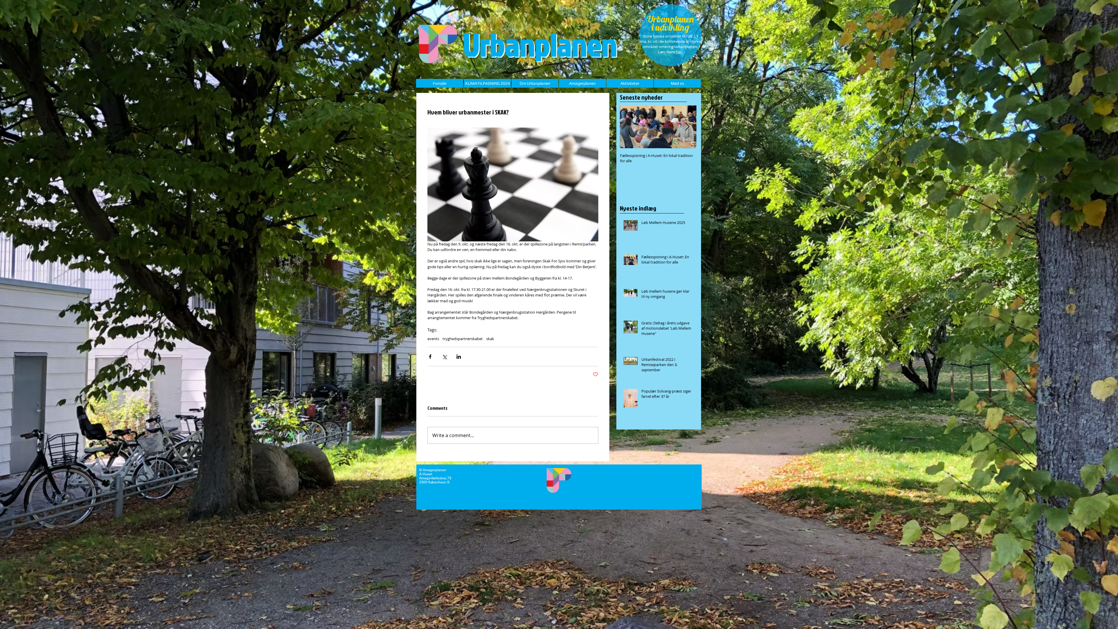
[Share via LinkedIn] (458, 356)
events (433, 338)
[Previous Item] (629, 126)
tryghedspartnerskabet (463, 338)
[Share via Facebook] (430, 356)
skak (490, 338)
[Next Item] (687, 126)
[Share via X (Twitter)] (444, 356)
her (679, 51)
